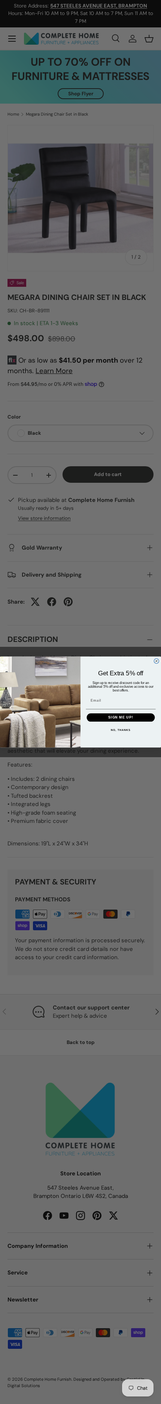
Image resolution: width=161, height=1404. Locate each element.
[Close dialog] (156, 660)
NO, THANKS (120, 729)
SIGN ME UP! (120, 717)
